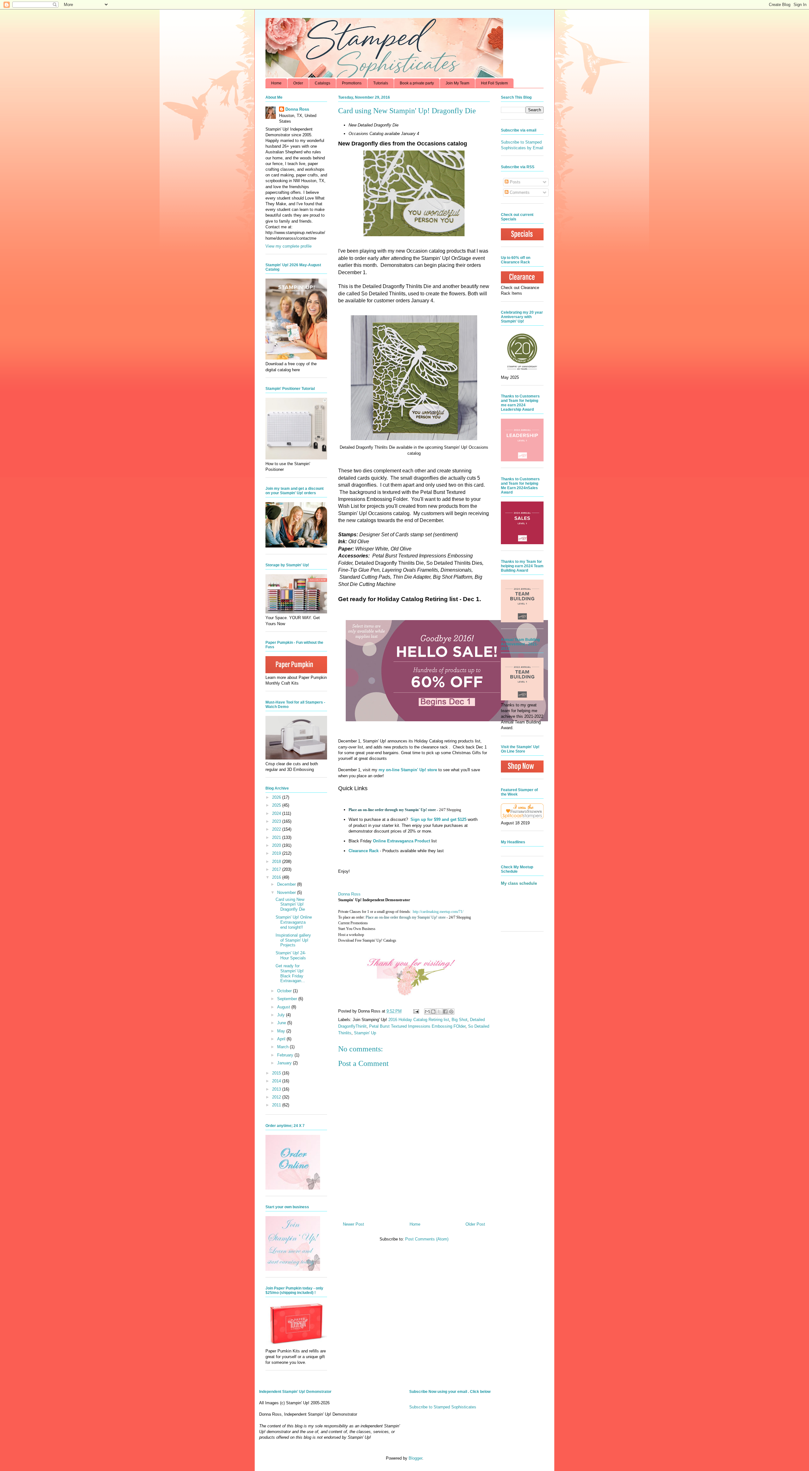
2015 (277, 1073)
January (285, 1063)
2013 (277, 1089)
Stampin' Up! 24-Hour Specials (291, 955)
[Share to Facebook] (445, 1011)
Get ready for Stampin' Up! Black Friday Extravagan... (290, 973)
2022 (277, 829)
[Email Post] (415, 1011)
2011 (277, 1105)
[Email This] (427, 1011)
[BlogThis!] (433, 1011)
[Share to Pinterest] (451, 1011)
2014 (277, 1081)
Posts (514, 182)
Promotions (352, 83)
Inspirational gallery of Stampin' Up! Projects (293, 940)
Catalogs (322, 83)
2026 (277, 797)
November (287, 892)
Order (298, 83)
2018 (277, 861)
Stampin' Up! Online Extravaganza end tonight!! (294, 922)
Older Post (475, 1224)
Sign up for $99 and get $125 (437, 819)
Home (276, 83)
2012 (277, 1097)
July (281, 1014)
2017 (277, 869)
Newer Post (353, 1224)
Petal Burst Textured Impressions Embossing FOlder (417, 1026)
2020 (277, 845)
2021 (277, 837)
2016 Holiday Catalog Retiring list (418, 1019)
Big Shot (459, 1019)
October (285, 990)
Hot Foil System (494, 83)
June (282, 1022)
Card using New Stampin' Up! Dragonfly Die (290, 904)
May (281, 1031)
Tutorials (380, 83)
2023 (277, 821)
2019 (277, 853)
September (287, 998)
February (286, 1055)
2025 (277, 805)
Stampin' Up (365, 1033)
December (287, 884)
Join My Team (457, 83)
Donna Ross (349, 894)
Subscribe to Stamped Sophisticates (442, 1407)
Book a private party (417, 83)
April (282, 1039)
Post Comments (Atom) (426, 1239)
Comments (519, 192)
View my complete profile (288, 246)
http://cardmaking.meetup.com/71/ (438, 911)
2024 (277, 813)
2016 (277, 877)
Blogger (415, 1458)
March (283, 1046)
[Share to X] (439, 1011)
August (284, 1007)
